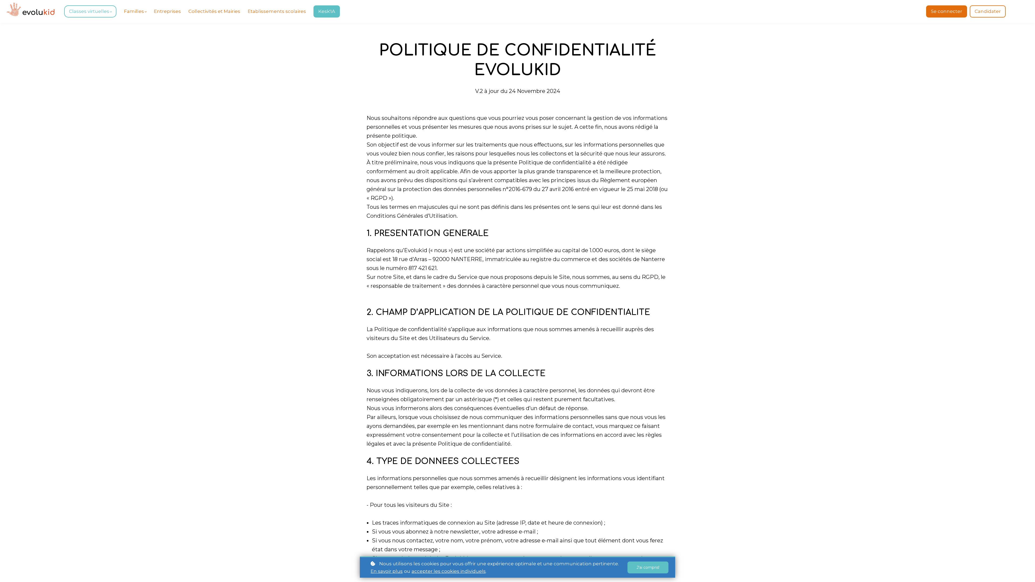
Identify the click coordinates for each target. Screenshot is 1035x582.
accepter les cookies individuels (449, 571)
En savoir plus (387, 571)
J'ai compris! (648, 567)
